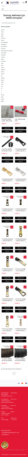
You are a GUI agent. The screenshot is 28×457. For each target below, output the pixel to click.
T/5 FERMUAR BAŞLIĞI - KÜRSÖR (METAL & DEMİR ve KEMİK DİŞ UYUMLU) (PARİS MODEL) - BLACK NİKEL (20, 150)
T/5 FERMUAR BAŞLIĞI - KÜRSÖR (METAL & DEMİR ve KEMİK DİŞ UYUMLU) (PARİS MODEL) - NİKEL (20, 180)
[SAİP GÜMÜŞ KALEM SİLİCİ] (20, 111)
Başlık (2, 101)
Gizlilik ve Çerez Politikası (7, 408)
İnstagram (5, 434)
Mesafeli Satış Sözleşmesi (7, 402)
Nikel (2, 36)
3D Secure (14, 419)
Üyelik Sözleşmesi (5, 400)
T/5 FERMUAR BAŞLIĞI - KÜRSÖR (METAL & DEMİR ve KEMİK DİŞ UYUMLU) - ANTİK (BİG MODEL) (7, 210)
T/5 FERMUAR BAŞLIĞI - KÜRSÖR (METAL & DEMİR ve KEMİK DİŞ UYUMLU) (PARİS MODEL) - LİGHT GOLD (7, 180)
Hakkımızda (13, 418)
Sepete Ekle (7, 128)
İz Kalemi (3, 48)
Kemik (2, 95)
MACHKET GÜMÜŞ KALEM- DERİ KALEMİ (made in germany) (7, 120)
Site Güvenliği (5, 419)
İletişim (12, 411)
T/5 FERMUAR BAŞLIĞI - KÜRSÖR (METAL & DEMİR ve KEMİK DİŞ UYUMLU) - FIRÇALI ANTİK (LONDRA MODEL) (7, 270)
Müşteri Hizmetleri (6, 413)
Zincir (2, 32)
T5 (1, 88)
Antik (2, 34)
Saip (2, 63)
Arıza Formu (13, 399)
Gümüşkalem (4, 42)
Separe (3, 78)
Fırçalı (2, 67)
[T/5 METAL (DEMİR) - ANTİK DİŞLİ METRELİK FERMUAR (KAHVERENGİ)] (7, 351)
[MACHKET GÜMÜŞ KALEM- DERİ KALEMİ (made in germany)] (7, 111)
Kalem (2, 59)
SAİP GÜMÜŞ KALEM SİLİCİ (20, 120)
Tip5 (2, 84)
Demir (2, 74)
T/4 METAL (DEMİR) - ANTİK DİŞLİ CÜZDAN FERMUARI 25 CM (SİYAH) (7, 150)
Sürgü (2, 40)
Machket (3, 55)
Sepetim (3, 411)
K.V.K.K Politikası (5, 415)
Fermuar (3, 38)
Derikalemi (3, 44)
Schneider (3, 53)
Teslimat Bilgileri (5, 407)
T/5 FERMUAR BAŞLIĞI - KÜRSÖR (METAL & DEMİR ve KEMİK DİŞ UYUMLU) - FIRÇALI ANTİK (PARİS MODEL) (7, 300)
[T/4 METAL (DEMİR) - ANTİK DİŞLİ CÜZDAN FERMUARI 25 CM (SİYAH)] (7, 141)
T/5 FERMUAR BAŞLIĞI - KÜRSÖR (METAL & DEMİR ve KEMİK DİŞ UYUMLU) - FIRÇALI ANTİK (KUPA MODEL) (20, 240)
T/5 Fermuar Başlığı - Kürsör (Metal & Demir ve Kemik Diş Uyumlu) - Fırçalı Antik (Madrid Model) (20, 270)
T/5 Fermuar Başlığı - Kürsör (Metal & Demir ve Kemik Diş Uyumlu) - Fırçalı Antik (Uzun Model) (7, 329)
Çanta (2, 30)
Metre (2, 80)
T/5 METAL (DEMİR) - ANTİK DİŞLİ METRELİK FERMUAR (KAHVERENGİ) (7, 359)
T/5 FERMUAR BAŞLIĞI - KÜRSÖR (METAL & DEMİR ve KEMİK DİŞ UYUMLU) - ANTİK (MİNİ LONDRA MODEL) (20, 210)
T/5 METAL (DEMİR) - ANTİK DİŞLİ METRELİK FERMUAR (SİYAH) (20, 359)
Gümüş (3, 57)
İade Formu (13, 405)
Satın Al (7, 131)
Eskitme (3, 69)
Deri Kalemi (4, 46)
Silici (2, 65)
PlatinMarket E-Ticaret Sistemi (9, 454)
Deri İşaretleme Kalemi (7, 51)
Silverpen (3, 61)
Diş (2, 76)
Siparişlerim (4, 405)
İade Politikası (4, 394)
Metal (2, 72)
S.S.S (2, 418)
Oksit (2, 82)
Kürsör (2, 99)
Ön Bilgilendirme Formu (6, 396)
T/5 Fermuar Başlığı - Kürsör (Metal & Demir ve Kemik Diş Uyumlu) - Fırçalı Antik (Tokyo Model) (20, 300)
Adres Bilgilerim (5, 399)
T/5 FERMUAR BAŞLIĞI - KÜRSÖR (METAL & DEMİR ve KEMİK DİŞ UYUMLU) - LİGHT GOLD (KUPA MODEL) (20, 329)
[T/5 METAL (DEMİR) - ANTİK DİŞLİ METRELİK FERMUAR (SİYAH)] (20, 351)
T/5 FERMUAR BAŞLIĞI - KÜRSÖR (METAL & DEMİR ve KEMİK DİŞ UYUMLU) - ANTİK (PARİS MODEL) (7, 240)
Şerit (2, 97)
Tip (2, 86)
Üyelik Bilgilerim (5, 393)
